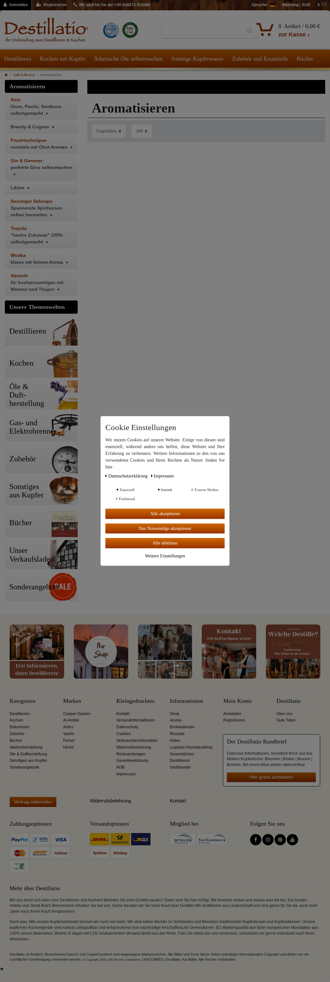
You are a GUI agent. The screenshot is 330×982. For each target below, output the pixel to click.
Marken (72, 701)
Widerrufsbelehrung (133, 747)
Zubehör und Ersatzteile (260, 58)
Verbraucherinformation (137, 740)
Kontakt (123, 714)
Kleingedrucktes (135, 701)
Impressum (126, 774)
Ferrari (69, 740)
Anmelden (232, 714)
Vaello (68, 734)
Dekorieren (19, 727)
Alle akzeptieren (165, 513)
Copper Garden (77, 714)
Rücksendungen (130, 754)
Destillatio (289, 701)
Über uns (285, 714)
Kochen (16, 720)
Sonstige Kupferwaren (197, 58)
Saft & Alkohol (23, 75)
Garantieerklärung (132, 760)
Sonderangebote (24, 767)
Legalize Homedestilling (191, 747)
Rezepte (177, 734)
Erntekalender (182, 727)
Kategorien (22, 701)
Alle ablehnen (165, 543)
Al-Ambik (71, 720)
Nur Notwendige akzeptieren (165, 528)
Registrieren (234, 720)
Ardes (68, 727)
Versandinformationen (135, 720)
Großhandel (180, 767)
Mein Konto (237, 701)
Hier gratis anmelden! (271, 777)
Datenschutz (127, 727)
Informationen (186, 701)
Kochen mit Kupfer (62, 58)
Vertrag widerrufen (33, 801)
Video (175, 740)
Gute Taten (286, 720)
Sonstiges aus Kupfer (28, 760)
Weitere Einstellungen (165, 555)
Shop (174, 714)
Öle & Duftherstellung (28, 754)
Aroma (175, 720)
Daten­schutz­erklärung (128, 476)
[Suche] (250, 31)
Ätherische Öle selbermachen (128, 58)
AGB (120, 767)
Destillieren (17, 58)
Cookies (123, 734)
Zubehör (17, 734)
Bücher (304, 58)
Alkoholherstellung (26, 747)
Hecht (68, 747)
